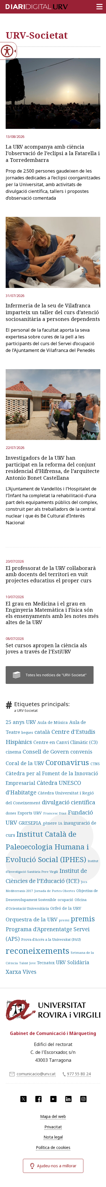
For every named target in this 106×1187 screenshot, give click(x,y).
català (42, 731)
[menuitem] (53, 1116)
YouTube (53, 1099)
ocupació (65, 899)
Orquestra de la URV (32, 919)
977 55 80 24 (79, 1073)
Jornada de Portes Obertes (54, 891)
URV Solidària (72, 962)
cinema (13, 752)
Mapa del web (53, 1116)
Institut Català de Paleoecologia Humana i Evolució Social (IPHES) (47, 846)
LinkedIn (68, 1099)
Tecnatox (46, 962)
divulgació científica (68, 802)
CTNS (95, 763)
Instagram (83, 1099)
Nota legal (53, 1137)
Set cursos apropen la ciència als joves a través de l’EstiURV (46, 648)
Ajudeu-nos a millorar (56, 1165)
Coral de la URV (25, 763)
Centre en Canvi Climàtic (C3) (65, 742)
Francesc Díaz (54, 813)
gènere (50, 823)
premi (64, 920)
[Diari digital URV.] (30, 5)
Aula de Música (52, 722)
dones (11, 813)
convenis (81, 751)
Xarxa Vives (21, 971)
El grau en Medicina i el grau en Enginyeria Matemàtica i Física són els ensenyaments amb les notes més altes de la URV (52, 612)
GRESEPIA (30, 823)
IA (60, 823)
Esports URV (30, 813)
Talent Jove (27, 963)
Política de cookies (53, 1147)
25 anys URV (21, 722)
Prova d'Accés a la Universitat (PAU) (51, 939)
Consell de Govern (46, 751)
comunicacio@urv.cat (36, 1073)
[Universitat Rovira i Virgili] (53, 1011)
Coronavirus (67, 762)
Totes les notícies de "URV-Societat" (55, 674)
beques (27, 732)
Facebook (38, 1099)
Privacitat (53, 1126)
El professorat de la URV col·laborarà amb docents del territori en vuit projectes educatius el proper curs (51, 574)
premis (83, 918)
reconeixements (37, 950)
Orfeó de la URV (65, 908)
